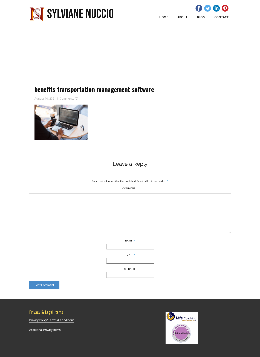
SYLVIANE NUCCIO (80, 14)
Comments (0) (68, 98)
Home (163, 17)
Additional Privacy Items (45, 330)
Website (130, 269)
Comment (130, 188)
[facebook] (198, 8)
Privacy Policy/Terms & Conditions (51, 320)
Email (130, 255)
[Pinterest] (225, 8)
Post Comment (44, 285)
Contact (221, 17)
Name (130, 240)
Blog (201, 17)
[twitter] (207, 8)
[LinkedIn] (216, 8)
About (182, 17)
